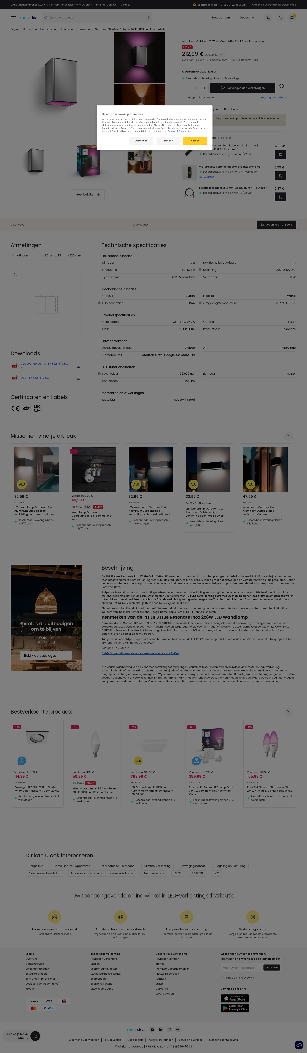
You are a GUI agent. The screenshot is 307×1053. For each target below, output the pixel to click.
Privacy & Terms (177, 131)
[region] (154, 127)
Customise (140, 140)
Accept (195, 140)
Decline (168, 140)
